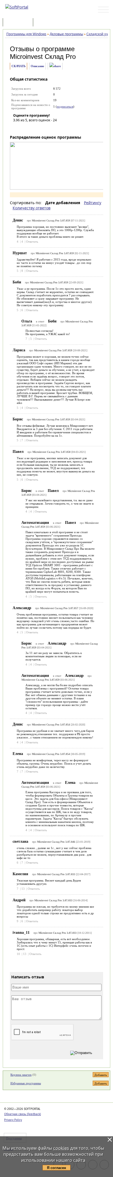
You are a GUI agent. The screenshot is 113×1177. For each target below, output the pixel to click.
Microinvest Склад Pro (43, 56)
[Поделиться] (55, 66)
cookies (61, 1148)
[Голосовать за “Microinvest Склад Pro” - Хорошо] (42, 128)
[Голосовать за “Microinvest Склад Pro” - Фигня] (17, 128)
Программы (19, 22)
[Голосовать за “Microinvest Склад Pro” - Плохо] (25, 128)
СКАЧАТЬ (19, 66)
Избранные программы (25, 1083)
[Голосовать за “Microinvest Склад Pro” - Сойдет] (34, 128)
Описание (37, 66)
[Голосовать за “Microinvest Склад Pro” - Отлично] (50, 128)
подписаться (65, 106)
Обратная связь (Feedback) (22, 1114)
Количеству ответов (31, 207)
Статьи (46, 22)
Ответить (32, 241)
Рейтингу (92, 202)
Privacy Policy (13, 1120)
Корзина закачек (21, 1074)
